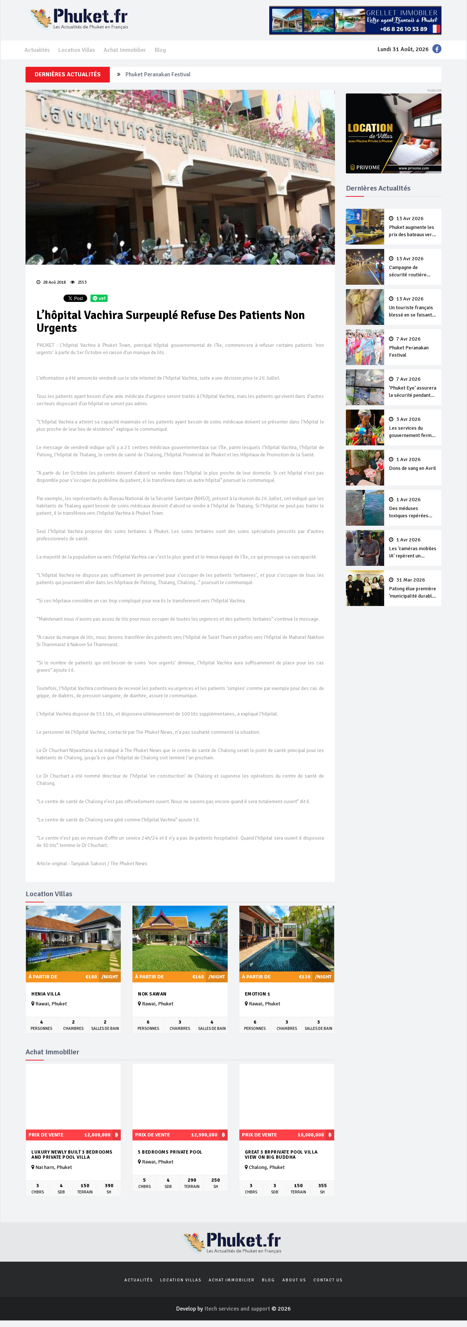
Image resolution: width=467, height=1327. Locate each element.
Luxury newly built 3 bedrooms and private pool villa (72, 1155)
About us (294, 1280)
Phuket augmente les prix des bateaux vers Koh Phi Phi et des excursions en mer (412, 227)
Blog (160, 50)
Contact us (328, 1280)
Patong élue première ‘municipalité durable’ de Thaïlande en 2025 (412, 588)
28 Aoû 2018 (54, 282)
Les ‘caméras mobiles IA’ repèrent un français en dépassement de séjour (412, 548)
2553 (81, 282)
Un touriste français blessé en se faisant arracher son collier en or (411, 307)
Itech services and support (237, 1308)
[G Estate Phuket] (355, 20)
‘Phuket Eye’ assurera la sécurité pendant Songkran (412, 387)
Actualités (37, 50)
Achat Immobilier (125, 50)
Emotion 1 (257, 994)
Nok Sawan (152, 994)
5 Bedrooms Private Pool (170, 1152)
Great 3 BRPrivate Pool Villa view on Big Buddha (281, 1155)
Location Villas (76, 50)
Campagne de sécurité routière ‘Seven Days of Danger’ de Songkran (411, 267)
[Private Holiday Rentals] (394, 133)
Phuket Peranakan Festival (158, 74)
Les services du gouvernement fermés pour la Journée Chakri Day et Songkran (413, 428)
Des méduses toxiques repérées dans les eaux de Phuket (408, 508)
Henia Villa (46, 994)
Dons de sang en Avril (412, 464)
